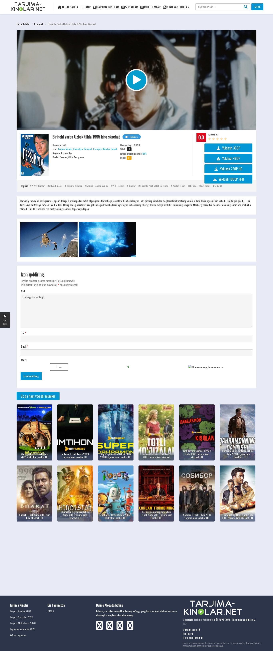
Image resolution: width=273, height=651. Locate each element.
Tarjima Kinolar (108, 7)
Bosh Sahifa (70, 7)
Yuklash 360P (231, 147)
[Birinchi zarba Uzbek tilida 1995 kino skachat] (35, 155)
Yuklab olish (178, 186)
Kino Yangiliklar (178, 7)
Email (24, 346)
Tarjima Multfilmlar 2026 (23, 623)
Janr (87, 7)
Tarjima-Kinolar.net (204, 619)
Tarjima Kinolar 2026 (20, 611)
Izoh (23, 291)
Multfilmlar (152, 7)
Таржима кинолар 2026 (22, 629)
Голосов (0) (213, 134)
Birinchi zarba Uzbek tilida (154, 186)
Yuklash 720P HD (231, 168)
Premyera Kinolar (101, 149)
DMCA (51, 611)
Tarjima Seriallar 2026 (21, 617)
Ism (23, 333)
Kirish (257, 6)
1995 (144, 153)
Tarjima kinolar (65, 149)
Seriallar (131, 7)
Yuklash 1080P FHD (231, 179)
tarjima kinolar (74, 186)
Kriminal (38, 24)
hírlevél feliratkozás (199, 186)
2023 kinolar (38, 186)
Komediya (78, 149)
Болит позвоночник (97, 186)
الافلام (218, 186)
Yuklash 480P (231, 158)
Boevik (114, 149)
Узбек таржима (18, 635)
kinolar (132, 186)
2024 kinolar (55, 186)
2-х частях (118, 186)
